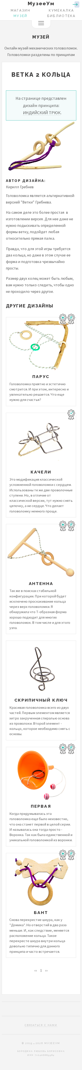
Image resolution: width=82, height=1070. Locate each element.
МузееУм (41, 3)
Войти (76, 4)
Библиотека (61, 16)
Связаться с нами (41, 1025)
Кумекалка (61, 10)
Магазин (20, 10)
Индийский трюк (42, 112)
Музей (21, 16)
